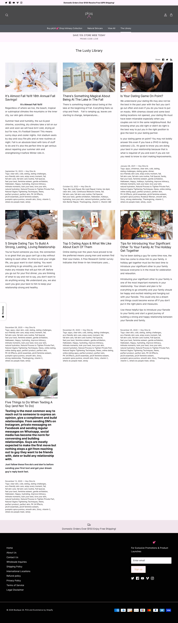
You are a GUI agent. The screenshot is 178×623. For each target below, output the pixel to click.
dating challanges (38, 174)
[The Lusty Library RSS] (171, 59)
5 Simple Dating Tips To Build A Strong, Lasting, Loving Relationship (30, 245)
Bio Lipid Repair (74, 189)
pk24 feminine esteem (29, 197)
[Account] (165, 14)
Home (10, 548)
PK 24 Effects (37, 194)
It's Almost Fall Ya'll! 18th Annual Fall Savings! (30, 97)
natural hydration (12, 189)
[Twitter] (6, 3)
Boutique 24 (19, 610)
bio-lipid (106, 189)
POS (27, 610)
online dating (165, 189)
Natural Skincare (95, 28)
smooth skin (31, 199)
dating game (142, 171)
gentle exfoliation (40, 181)
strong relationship (134, 199)
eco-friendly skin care (14, 176)
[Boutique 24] (89, 15)
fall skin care (10, 179)
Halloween (9, 184)
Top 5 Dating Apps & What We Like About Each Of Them (87, 245)
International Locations (18, 571)
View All (111, 28)
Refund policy (14, 576)
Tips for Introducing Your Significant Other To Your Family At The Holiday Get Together (145, 247)
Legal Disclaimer (15, 590)
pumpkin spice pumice (14, 199)
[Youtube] (14, 3)
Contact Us (12, 557)
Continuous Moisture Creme (88, 191)
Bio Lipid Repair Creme (92, 189)
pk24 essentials (12, 197)
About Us (11, 552)
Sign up (138, 569)
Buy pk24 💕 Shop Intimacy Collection (64, 28)
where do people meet (14, 202)
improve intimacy (38, 184)
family (163, 176)
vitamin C (46, 199)
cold (21, 174)
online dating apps (128, 191)
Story (39, 199)
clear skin (14, 174)
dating (27, 174)
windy (27, 202)
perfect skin (25, 194)
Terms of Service (15, 585)
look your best (27, 186)
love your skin (40, 186)
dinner (151, 171)
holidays (104, 197)
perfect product (12, 194)
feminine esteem (25, 181)
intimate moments (12, 186)
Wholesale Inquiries (17, 562)
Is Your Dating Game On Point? (141, 96)
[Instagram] (21, 3)
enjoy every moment (33, 176)
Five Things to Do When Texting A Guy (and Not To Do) (29, 404)
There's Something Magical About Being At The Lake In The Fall (86, 97)
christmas (135, 168)
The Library (126, 28)
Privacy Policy (14, 580)
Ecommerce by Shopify (43, 610)
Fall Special (40, 179)
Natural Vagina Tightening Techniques (21, 191)
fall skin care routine (25, 179)
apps (128, 168)
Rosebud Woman (148, 197)
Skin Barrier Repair (70, 202)
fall (44, 176)
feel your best (11, 181)
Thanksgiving (85, 202)
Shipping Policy (14, 566)
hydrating (26, 184)
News (41, 191)
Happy (18, 184)
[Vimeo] (18, 3)
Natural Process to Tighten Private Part (37, 189)
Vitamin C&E (106, 202)
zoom (149, 202)
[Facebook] (10, 3)
